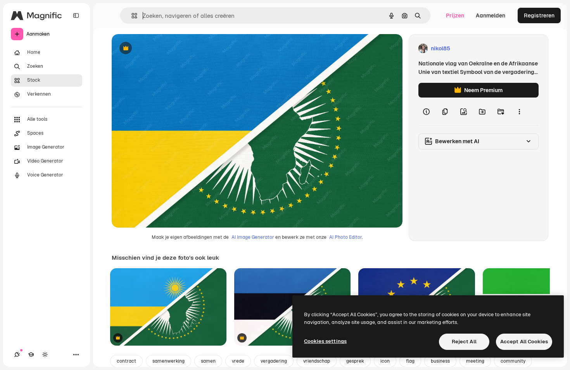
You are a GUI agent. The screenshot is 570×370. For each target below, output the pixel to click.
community (513, 361)
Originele (162, 48)
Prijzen (455, 15)
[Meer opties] (519, 111)
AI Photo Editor (345, 237)
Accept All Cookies (524, 341)
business (440, 361)
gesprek (355, 361)
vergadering (274, 361)
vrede (238, 361)
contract (126, 361)
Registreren (539, 15)
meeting (475, 361)
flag (410, 361)
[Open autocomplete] (131, 16)
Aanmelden (490, 15)
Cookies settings (325, 341)
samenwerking (168, 361)
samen (208, 361)
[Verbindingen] (17, 354)
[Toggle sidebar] (76, 15)
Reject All (464, 341)
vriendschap (316, 361)
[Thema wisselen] (45, 354)
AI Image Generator (252, 237)
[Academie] (31, 354)
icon (385, 361)
